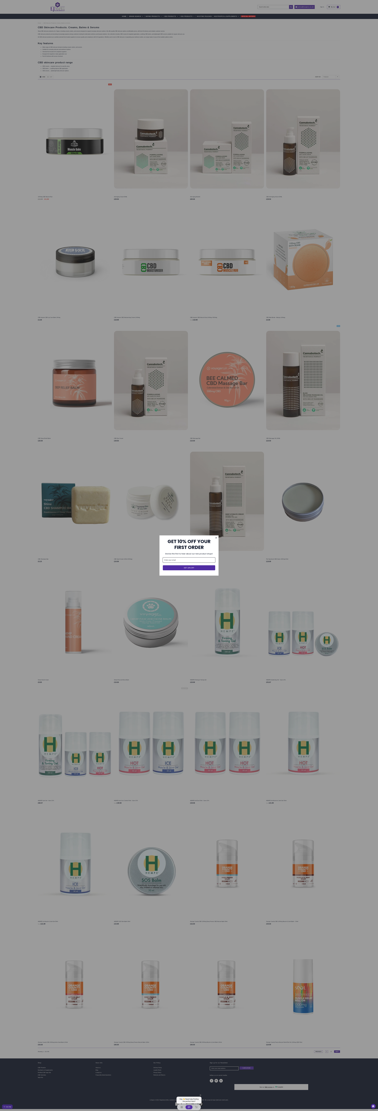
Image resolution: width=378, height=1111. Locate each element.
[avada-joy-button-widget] (373, 1106)
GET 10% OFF (189, 568)
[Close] (216, 537)
